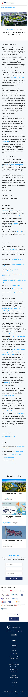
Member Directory (14, 664)
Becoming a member (9, 457)
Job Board (19, 231)
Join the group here (20, 215)
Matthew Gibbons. (11, 249)
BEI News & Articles (7, 522)
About (14, 643)
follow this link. (11, 320)
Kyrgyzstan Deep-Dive (18, 292)
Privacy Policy (14, 677)
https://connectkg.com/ (8, 395)
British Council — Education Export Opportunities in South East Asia (14, 280)
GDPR (14, 680)
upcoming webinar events (15, 454)
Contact (14, 650)
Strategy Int (14, 682)
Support (14, 685)
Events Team (5, 141)
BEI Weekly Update (10, 7)
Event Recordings (14, 656)
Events (14, 647)
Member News (15, 223)
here (15, 252)
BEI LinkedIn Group (7, 210)
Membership (14, 645)
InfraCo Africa (22, 174)
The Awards (14, 671)
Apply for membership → (8, 436)
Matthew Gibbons (13, 225)
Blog (2, 7)
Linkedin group (12, 463)
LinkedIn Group (14, 658)
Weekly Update (19, 451)
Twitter (12, 460)
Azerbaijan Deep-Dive (17, 288)
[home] (8, 2)
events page (7, 382)
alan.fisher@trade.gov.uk (8, 410)
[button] (26, 3)
